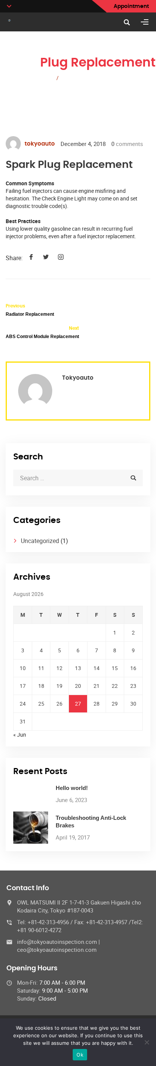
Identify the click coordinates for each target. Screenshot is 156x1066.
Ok (79, 1055)
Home (43, 77)
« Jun (19, 734)
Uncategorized (40, 541)
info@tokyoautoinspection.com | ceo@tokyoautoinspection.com (58, 945)
